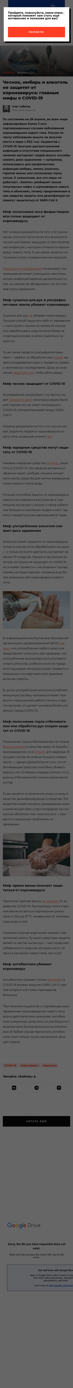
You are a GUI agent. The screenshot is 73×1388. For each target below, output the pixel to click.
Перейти (36, 32)
